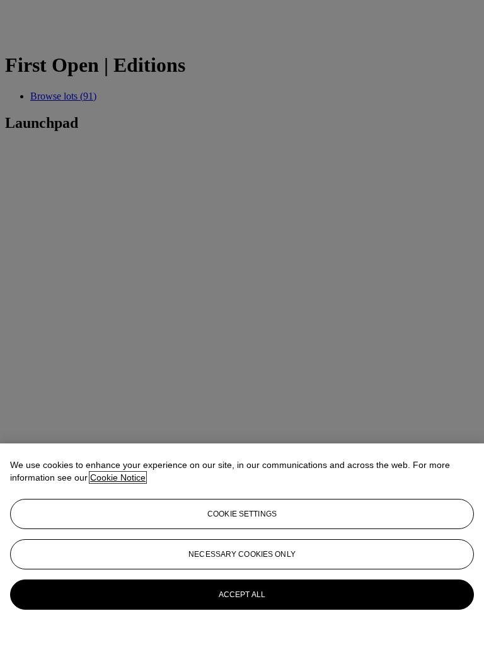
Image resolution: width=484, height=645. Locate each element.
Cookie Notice (118, 477)
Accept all (242, 594)
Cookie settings (242, 514)
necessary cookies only (242, 554)
